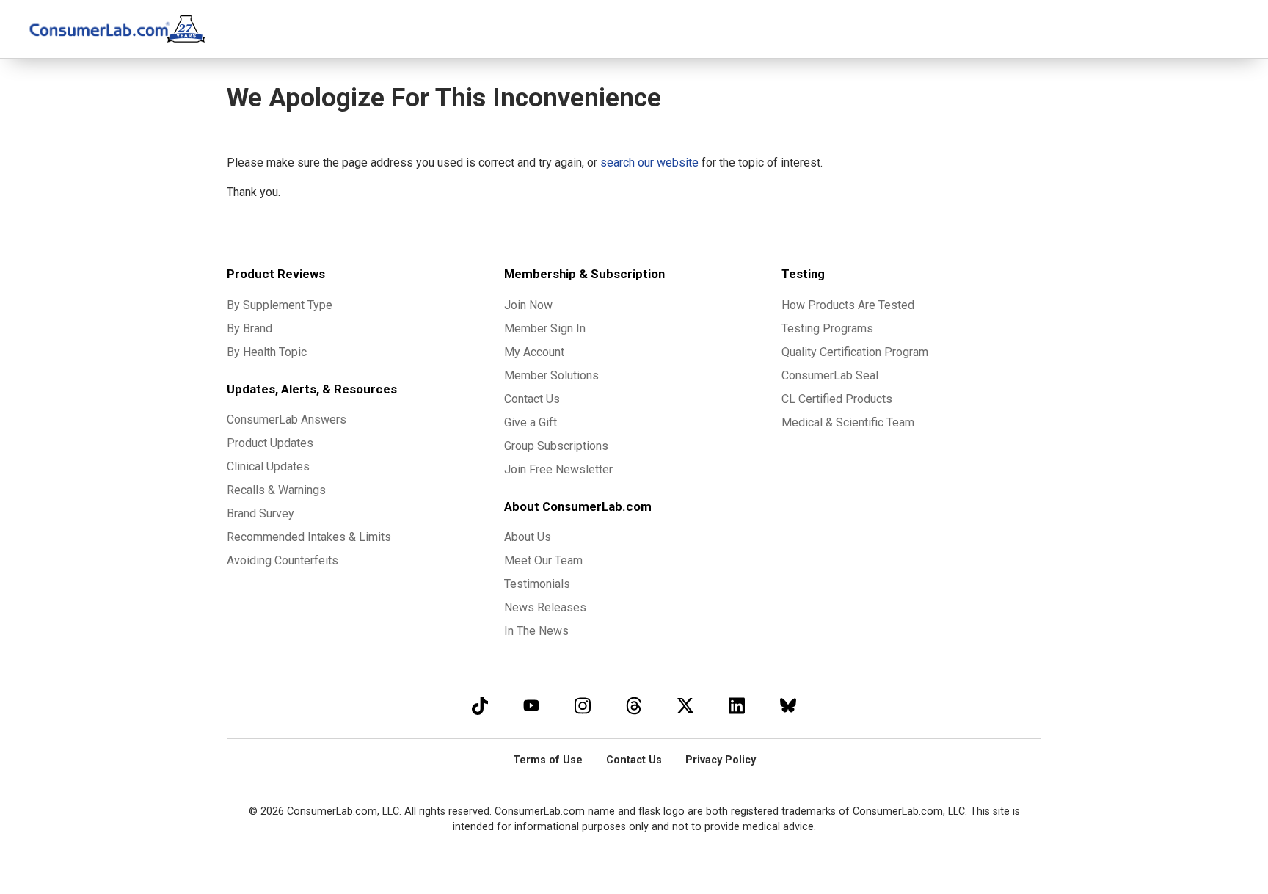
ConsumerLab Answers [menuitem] (286, 419)
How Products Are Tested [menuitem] (847, 305)
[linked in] (737, 705)
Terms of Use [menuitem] (548, 760)
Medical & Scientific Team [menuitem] (847, 422)
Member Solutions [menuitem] (551, 375)
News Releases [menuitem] (545, 607)
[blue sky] (788, 705)
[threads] (634, 705)
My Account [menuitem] (534, 352)
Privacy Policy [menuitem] (720, 760)
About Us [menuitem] (527, 537)
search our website (649, 163)
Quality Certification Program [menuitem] (854, 352)
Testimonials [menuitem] (537, 584)
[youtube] (531, 705)
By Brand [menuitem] (249, 328)
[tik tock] (480, 705)
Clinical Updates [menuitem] (268, 466)
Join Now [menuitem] (528, 305)
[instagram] (583, 705)
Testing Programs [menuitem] (827, 328)
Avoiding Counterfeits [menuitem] (282, 560)
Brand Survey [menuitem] (260, 513)
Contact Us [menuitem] (532, 399)
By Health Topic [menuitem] (267, 352)
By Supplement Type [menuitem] (279, 305)
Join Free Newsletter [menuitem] (558, 469)
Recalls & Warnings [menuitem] (276, 490)
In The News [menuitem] (536, 631)
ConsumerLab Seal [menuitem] (829, 375)
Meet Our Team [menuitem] (543, 560)
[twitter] (685, 705)
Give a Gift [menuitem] (530, 422)
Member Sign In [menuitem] (545, 328)
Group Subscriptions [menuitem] (556, 446)
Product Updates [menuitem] (270, 443)
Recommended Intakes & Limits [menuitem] (309, 537)
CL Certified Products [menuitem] (836, 399)
